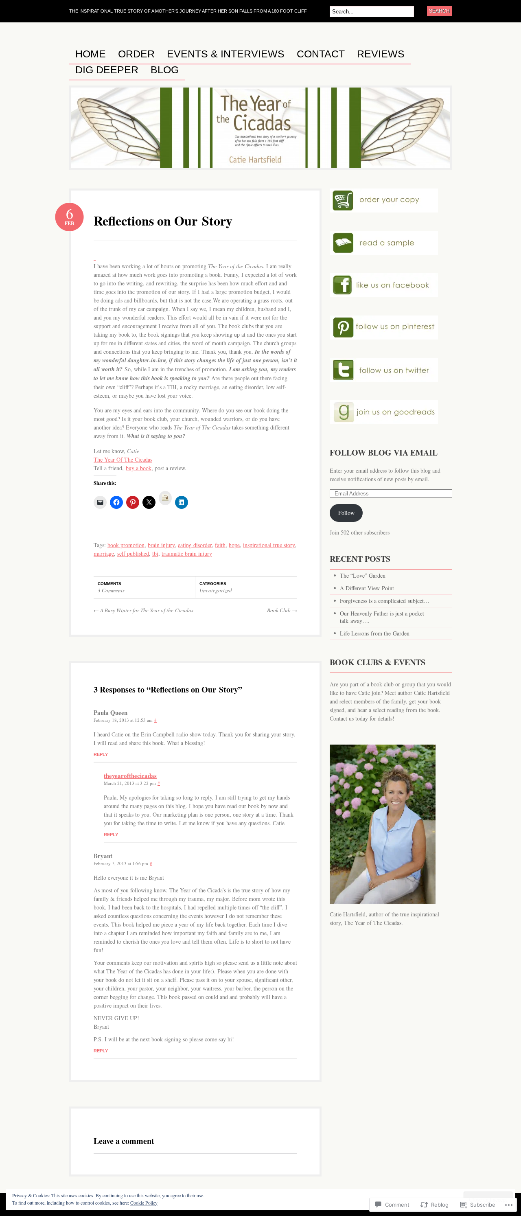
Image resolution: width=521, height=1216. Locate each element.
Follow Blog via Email (384, 452)
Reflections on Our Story (163, 220)
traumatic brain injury (187, 553)
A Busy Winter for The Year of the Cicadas (143, 610)
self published (133, 553)
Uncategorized (215, 590)
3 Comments (111, 590)
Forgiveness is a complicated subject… (384, 601)
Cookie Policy (144, 1202)
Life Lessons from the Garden (374, 633)
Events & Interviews (226, 54)
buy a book (138, 468)
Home (90, 54)
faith (220, 545)
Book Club (282, 610)
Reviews (381, 54)
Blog (165, 70)
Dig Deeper (106, 70)
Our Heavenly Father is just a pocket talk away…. (382, 616)
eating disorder (195, 545)
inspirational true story (269, 545)
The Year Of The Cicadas (123, 459)
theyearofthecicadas (130, 775)
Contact (321, 54)
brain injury (161, 545)
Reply (101, 754)
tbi (155, 553)
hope (234, 545)
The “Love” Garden (362, 575)
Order (136, 54)
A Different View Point (367, 588)
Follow (346, 513)
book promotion (125, 545)
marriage (104, 553)
